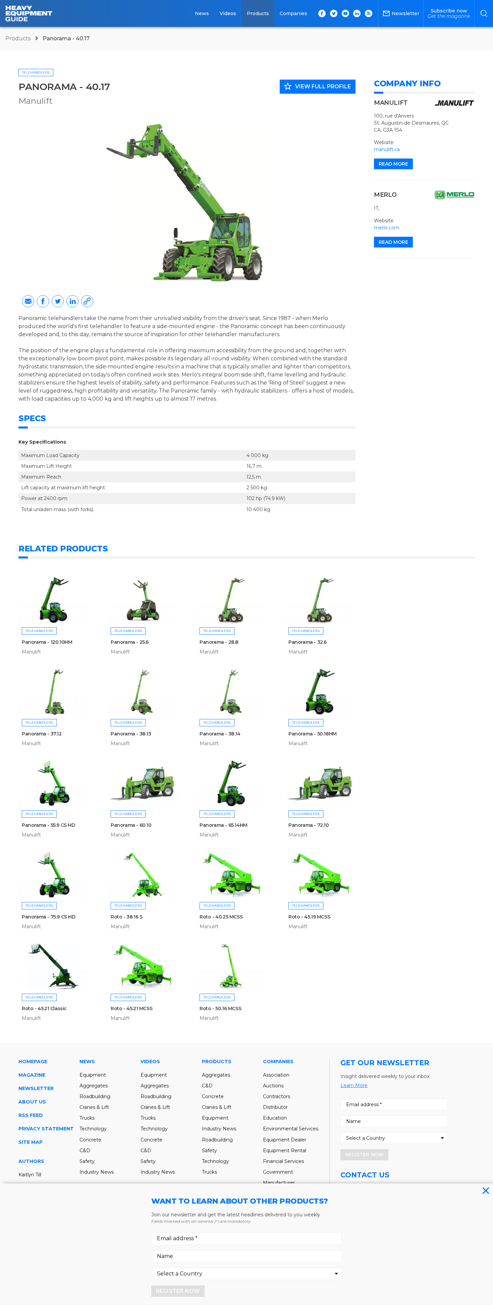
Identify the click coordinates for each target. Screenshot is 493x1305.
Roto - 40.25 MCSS (221, 917)
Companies (293, 13)
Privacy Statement (46, 1128)
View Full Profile (317, 86)
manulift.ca (387, 149)
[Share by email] (28, 301)
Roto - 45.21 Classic (44, 1008)
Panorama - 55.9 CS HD (48, 825)
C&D (84, 1150)
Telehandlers (36, 72)
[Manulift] (454, 103)
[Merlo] (454, 194)
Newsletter (36, 1088)
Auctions (273, 1085)
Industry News (96, 1172)
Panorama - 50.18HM (312, 734)
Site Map (30, 1142)
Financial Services (283, 1161)
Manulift (35, 101)
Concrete (90, 1139)
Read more (393, 164)
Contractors (276, 1096)
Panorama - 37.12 (42, 734)
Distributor (275, 1107)
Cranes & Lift (94, 1107)
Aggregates (93, 1085)
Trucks (87, 1118)
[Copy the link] (87, 301)
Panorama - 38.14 (220, 734)
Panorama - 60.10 (131, 825)
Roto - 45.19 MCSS (309, 917)
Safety (87, 1161)
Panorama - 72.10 (308, 825)
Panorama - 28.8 (219, 642)
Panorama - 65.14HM (224, 825)
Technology (93, 1128)
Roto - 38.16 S (126, 917)
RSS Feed (30, 1115)
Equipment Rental (284, 1150)
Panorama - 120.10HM (47, 642)
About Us (32, 1102)
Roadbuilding (94, 1096)
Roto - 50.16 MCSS (220, 1008)
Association (276, 1075)
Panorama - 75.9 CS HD (48, 917)
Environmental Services (290, 1128)
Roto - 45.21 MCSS (131, 1008)
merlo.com (386, 228)
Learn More (354, 1085)
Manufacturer (279, 1182)
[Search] (484, 13)
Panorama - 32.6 (307, 642)
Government (278, 1172)
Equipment (92, 1075)
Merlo (385, 194)
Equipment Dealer (284, 1139)
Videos (228, 13)
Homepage (32, 1061)
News (202, 13)
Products (258, 13)
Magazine (31, 1075)
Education (275, 1118)
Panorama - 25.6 (130, 642)
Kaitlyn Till (29, 1174)
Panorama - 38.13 (131, 734)
